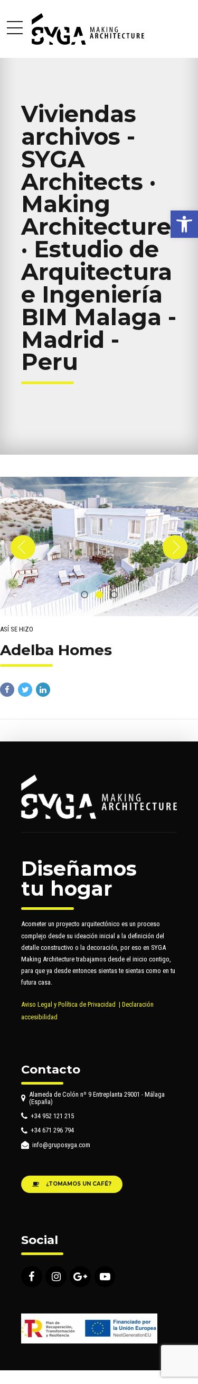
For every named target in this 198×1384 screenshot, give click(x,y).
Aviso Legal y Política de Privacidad (68, 1004)
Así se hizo (16, 629)
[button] (184, 224)
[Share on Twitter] (25, 690)
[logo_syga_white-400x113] (99, 796)
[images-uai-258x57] (89, 1328)
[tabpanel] (99, 546)
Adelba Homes (56, 650)
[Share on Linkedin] (43, 690)
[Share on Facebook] (7, 690)
